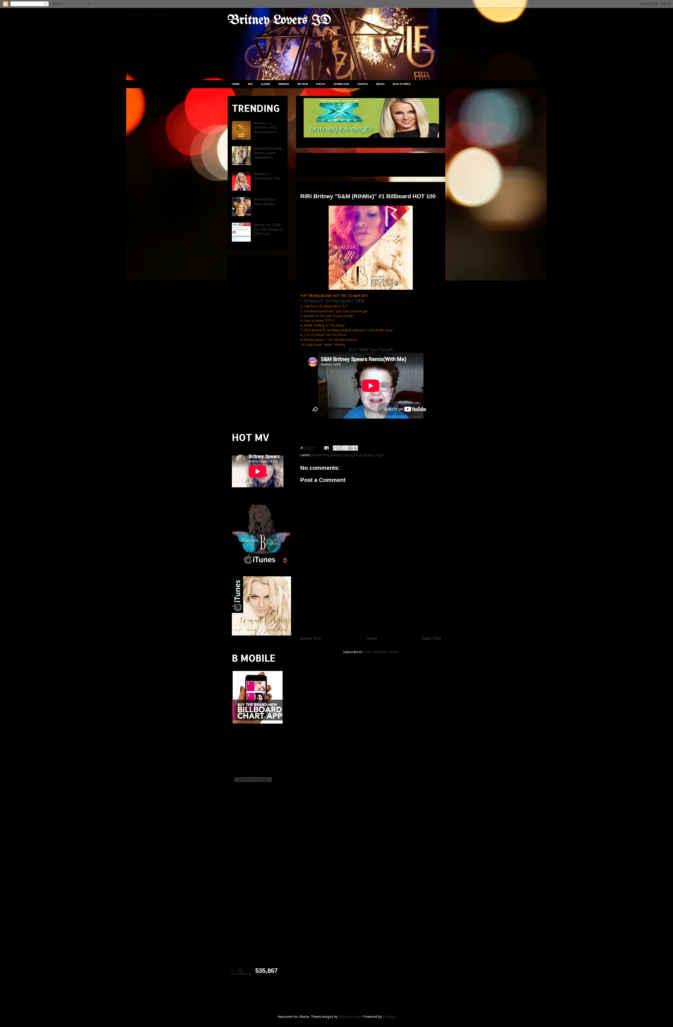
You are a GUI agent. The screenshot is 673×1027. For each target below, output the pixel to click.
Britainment (320, 455)
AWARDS (283, 84)
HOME (236, 84)
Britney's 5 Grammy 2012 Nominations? (266, 127)
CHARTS (362, 84)
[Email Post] (326, 448)
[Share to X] (345, 448)
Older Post (431, 638)
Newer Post (311, 638)
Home (371, 638)
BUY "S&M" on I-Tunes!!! (371, 349)
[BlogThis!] (340, 448)
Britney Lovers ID (279, 20)
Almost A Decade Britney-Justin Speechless (268, 152)
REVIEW (302, 84)
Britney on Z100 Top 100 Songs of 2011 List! (268, 229)
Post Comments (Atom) (381, 652)
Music (358, 455)
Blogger (389, 1017)
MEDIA (380, 84)
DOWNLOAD (341, 84)
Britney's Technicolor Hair (267, 176)
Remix (368, 455)
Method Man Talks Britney (264, 201)
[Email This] (335, 448)
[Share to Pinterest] (355, 448)
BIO (250, 84)
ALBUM (265, 84)
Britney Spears (341, 455)
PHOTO (320, 84)
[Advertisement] (361, 163)
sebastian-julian (350, 1017)
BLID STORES (402, 84)
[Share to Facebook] (350, 448)
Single (379, 455)
